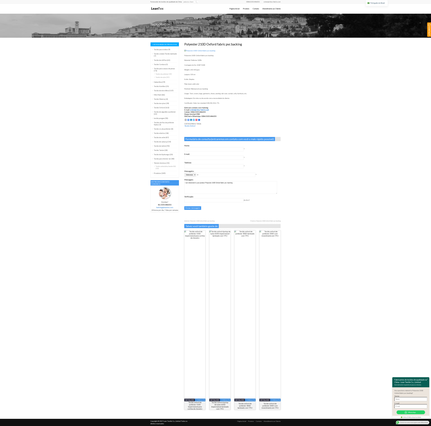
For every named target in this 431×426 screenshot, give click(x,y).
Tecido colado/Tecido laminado (165, 54)
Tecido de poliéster (162, 74)
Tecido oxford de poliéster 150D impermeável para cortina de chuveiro (195, 405)
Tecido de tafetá (160, 146)
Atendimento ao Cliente (271, 9)
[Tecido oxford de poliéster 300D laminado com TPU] (245, 236)
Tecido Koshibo (159, 86)
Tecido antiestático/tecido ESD (166, 166)
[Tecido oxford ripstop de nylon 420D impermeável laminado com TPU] (220, 236)
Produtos (157, 173)
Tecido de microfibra (161, 91)
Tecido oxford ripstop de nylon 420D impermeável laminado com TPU (220, 405)
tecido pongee (159, 118)
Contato (256, 9)
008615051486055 (253, 2)
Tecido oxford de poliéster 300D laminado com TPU (244, 405)
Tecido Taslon (159, 150)
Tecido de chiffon (160, 60)
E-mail (396, 403)
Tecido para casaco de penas (164, 69)
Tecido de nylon (161, 77)
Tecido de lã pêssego (161, 154)
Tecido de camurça (160, 142)
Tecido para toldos (161, 49)
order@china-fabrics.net (272, 2)
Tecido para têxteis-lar (162, 159)
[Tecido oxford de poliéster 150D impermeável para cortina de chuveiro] (195, 238)
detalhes (189, 400)
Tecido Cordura (159, 64)
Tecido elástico (159, 133)
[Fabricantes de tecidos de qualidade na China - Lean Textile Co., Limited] (157, 11)
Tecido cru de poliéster (162, 129)
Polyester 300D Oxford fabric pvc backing (265, 221)
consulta (200, 400)
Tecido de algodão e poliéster (165, 112)
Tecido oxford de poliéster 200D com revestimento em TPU (270, 405)
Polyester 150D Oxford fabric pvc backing (199, 221)
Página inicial (234, 9)
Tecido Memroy (159, 99)
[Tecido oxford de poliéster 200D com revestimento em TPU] (270, 236)
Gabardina (158, 82)
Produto (246, 9)
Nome (396, 396)
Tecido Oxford (275, 27)
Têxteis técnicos (160, 163)
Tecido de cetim (159, 137)
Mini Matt (157, 95)
